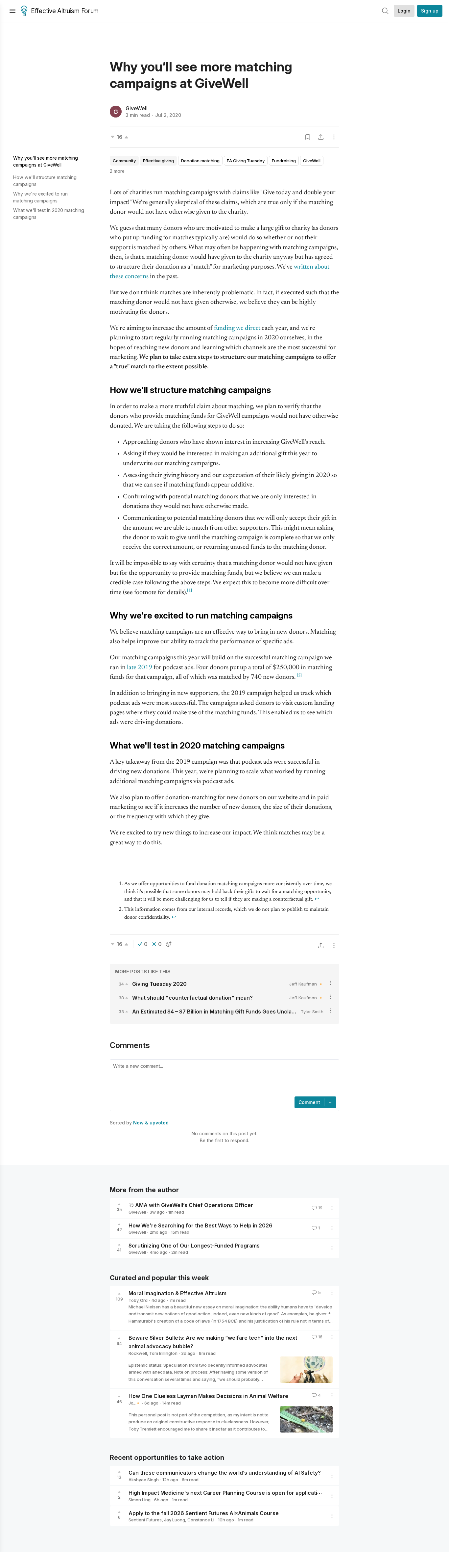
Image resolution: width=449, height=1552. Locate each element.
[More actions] (334, 137)
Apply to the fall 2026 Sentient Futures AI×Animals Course (204, 1513)
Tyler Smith (312, 1011)
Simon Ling (140, 1499)
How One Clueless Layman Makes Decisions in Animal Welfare (208, 1396)
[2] (299, 675)
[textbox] (223, 1078)
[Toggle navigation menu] (12, 11)
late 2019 (139, 668)
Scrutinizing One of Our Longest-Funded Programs (194, 1245)
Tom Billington (163, 1353)
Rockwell (138, 1353)
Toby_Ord (138, 1300)
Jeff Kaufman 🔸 (306, 983)
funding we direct (237, 328)
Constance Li (200, 1519)
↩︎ (317, 899)
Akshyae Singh (144, 1479)
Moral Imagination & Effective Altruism (177, 1293)
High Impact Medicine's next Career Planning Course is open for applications (228, 1492)
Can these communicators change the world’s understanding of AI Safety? (225, 1472)
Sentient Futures (145, 1519)
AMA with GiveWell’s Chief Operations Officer (194, 1205)
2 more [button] (117, 171)
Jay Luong (174, 1519)
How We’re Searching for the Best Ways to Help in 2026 (200, 1225)
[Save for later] (307, 137)
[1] (189, 590)
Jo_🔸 (135, 1403)
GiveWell (137, 108)
